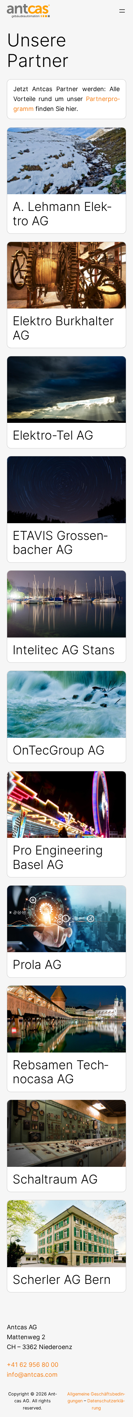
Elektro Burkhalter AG (63, 328)
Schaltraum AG (55, 1179)
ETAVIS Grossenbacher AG (60, 543)
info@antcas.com (32, 1374)
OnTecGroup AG (59, 750)
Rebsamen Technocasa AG (60, 1072)
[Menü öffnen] (122, 11)
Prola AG (37, 965)
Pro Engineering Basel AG (58, 857)
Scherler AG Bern (62, 1280)
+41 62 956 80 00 (32, 1364)
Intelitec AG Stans (64, 650)
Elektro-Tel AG (53, 435)
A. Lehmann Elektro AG (62, 214)
